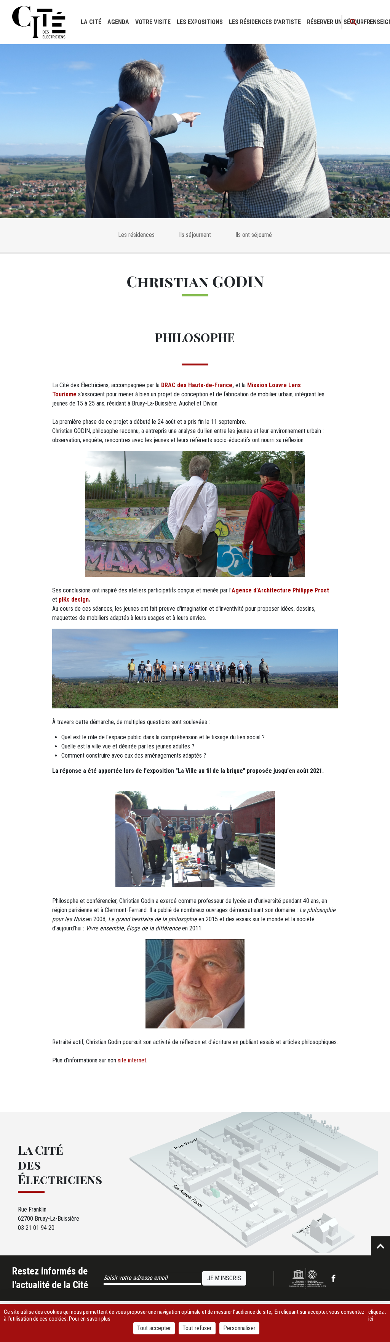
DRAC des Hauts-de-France (196, 385)
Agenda (118, 22)
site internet (132, 1060)
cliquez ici (376, 1315)
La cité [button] (91, 22)
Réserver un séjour (335, 22)
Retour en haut (380, 1245)
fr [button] (367, 22)
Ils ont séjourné (253, 234)
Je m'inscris (224, 1278)
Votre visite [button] (153, 22)
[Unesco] (307, 1278)
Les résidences (136, 234)
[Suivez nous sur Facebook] (333, 1278)
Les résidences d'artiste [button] (265, 22)
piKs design (74, 599)
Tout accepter (154, 1328)
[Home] (39, 22)
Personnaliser (239, 1328)
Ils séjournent (195, 234)
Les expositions (200, 22)
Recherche (354, 22)
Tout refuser (197, 1328)
